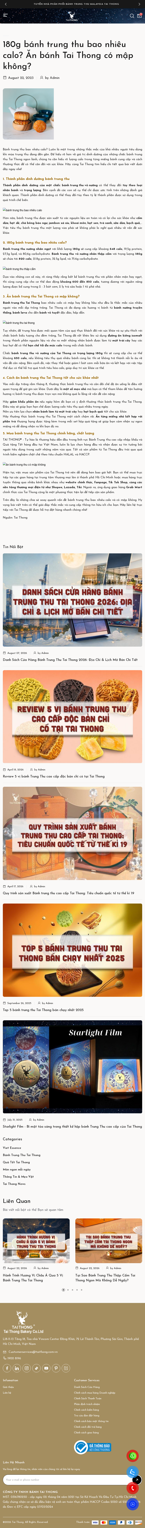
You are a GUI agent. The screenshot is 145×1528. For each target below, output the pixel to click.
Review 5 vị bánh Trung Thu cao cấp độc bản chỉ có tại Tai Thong (54, 776)
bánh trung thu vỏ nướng (80, 185)
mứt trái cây (121, 340)
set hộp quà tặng (85, 421)
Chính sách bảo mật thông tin (91, 1421)
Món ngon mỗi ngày (17, 1169)
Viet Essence (12, 1148)
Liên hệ (7, 1393)
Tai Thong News (14, 1184)
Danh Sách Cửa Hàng (87, 1387)
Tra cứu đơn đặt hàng (86, 1415)
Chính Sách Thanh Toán (87, 1398)
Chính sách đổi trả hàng (88, 1427)
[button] (5, 4)
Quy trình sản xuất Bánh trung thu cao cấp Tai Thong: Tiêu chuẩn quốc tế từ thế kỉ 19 (68, 893)
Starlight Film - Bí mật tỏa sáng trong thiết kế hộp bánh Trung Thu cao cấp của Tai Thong (72, 1127)
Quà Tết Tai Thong (16, 1162)
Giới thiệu (8, 1387)
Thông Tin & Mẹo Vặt (18, 1176)
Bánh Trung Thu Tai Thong (21, 1155)
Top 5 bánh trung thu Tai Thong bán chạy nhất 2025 (43, 1010)
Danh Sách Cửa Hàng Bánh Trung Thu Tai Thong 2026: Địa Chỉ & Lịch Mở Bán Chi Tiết (70, 660)
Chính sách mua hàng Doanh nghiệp (94, 1393)
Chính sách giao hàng (86, 1432)
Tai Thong (15, 159)
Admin (54, 78)
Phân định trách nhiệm (87, 1404)
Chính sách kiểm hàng (86, 1410)
